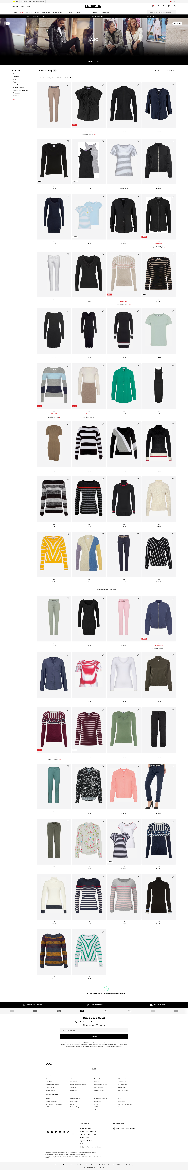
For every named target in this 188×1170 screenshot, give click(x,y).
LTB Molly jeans (122, 1084)
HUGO (120, 1098)
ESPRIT (72, 1104)
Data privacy (79, 1165)
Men (22, 6)
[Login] (158, 6)
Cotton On (97, 1101)
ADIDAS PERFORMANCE (101, 1098)
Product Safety (128, 1165)
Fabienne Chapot (75, 1107)
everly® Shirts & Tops (100, 1084)
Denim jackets (50, 1087)
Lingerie (96, 1081)
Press (65, 1165)
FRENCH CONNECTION (125, 1104)
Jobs (71, 1165)
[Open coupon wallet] (153, 6)
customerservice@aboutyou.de (75, 1046)
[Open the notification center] (164, 6)
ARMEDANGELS (75, 1098)
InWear (72, 1109)
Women (15, 6)
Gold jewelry (74, 1090)
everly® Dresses (51, 1090)
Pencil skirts (73, 1087)
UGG (47, 1107)
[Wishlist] (169, 6)
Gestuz (120, 1107)
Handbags (49, 1081)
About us (57, 1165)
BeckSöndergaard (51, 1101)
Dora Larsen (122, 1101)
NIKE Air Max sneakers (52, 1084)
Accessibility (117, 1165)
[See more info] (54, 135)
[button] (158, 70)
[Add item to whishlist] (68, 85)
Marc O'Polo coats (99, 1079)
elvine (96, 1104)
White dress (73, 1081)
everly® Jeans (122, 1087)
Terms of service (91, 1165)
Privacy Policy (65, 1044)
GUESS (96, 1107)
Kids (28, 6)
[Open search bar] (148, 12)
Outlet (16, 1)
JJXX (95, 1109)
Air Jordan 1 (49, 1079)
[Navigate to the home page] (57, 1124)
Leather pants (98, 1087)
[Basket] (175, 6)
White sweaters (123, 1079)
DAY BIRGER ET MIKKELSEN (54, 1104)
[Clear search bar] (174, 12)
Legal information (104, 1165)
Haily (47, 1109)
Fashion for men (99, 1090)
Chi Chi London (74, 1101)
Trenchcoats (122, 1081)
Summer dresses (123, 1090)
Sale (48, 77)
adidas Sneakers (75, 1079)
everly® (48, 1098)
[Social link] (48, 1132)
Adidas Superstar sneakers (78, 1084)
